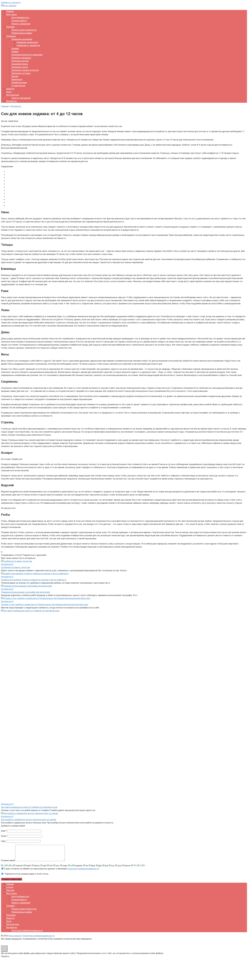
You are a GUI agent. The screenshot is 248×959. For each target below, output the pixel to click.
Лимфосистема (19, 82)
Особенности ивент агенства (15, 567)
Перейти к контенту (11, 2)
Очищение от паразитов (28, 45)
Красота (10, 89)
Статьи (9, 887)
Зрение (14, 76)
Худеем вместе (19, 20)
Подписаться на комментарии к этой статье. (27, 874)
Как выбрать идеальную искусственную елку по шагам (28, 819)
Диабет (15, 51)
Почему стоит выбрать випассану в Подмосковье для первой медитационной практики (44, 604)
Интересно (11, 101)
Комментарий (8, 860)
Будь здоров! (15, 936)
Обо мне (10, 890)
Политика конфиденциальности (27, 930)
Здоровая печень (19, 64)
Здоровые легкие (20, 61)
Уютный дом (12, 95)
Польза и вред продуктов (23, 30)
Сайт (3, 841)
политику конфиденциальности (83, 868)
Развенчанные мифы (21, 33)
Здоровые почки (19, 67)
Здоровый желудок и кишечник (26, 54)
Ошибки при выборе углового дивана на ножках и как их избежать (34, 580)
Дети (8, 92)
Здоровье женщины (21, 58)
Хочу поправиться (20, 17)
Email (4, 836)
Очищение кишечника (27, 42)
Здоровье (11, 36)
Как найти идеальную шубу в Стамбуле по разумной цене (29, 807)
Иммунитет (17, 79)
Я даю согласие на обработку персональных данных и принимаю (51, 868)
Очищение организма (21, 39)
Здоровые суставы (20, 73)
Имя (4, 831)
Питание (10, 27)
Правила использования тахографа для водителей (25, 592)
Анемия (15, 48)
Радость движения (20, 24)
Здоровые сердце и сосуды (25, 70)
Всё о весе (11, 14)
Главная (10, 11)
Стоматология (18, 85)
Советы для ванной (20, 98)
